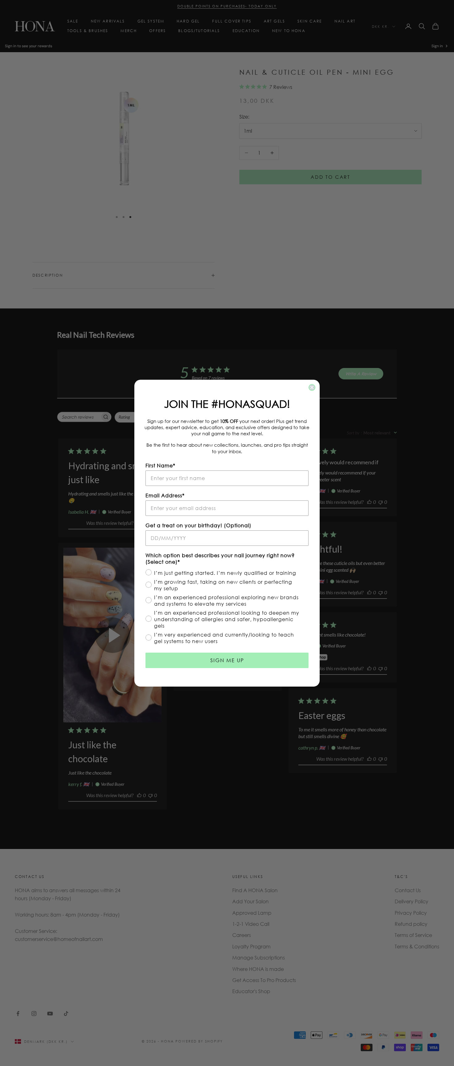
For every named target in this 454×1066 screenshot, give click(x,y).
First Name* (160, 465)
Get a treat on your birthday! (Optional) (198, 525)
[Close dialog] (312, 387)
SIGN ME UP (227, 660)
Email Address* (165, 495)
